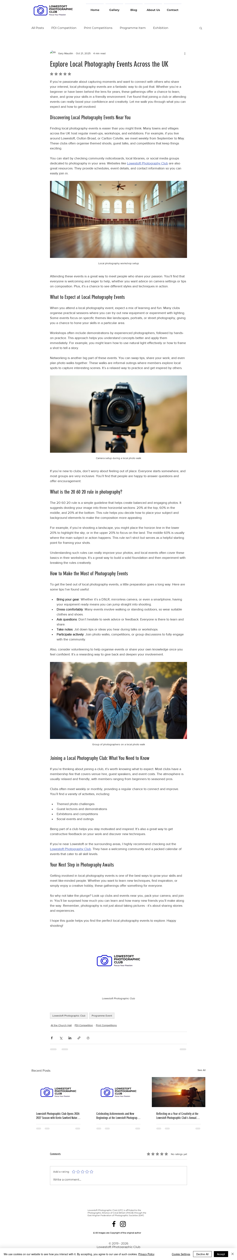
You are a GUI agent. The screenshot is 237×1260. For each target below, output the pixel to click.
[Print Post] (88, 1038)
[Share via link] (79, 1038)
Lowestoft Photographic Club (68, 1015)
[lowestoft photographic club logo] (58, 1092)
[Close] (232, 1254)
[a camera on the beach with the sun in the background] (178, 1092)
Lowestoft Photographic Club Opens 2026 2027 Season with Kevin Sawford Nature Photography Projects (57, 1116)
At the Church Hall (61, 1025)
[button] (201, 27)
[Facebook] (114, 1224)
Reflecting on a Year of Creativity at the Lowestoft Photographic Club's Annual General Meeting (177, 1116)
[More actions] (185, 53)
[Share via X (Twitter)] (61, 1038)
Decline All (202, 1254)
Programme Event (102, 1015)
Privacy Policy (146, 1254)
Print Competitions (98, 28)
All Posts (37, 28)
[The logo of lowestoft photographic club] (118, 1092)
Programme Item (133, 28)
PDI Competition (63, 28)
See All (202, 1070)
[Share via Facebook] (52, 1038)
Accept (221, 1254)
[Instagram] (123, 1224)
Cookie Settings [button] (181, 1254)
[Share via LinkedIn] (70, 1038)
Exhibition (160, 28)
